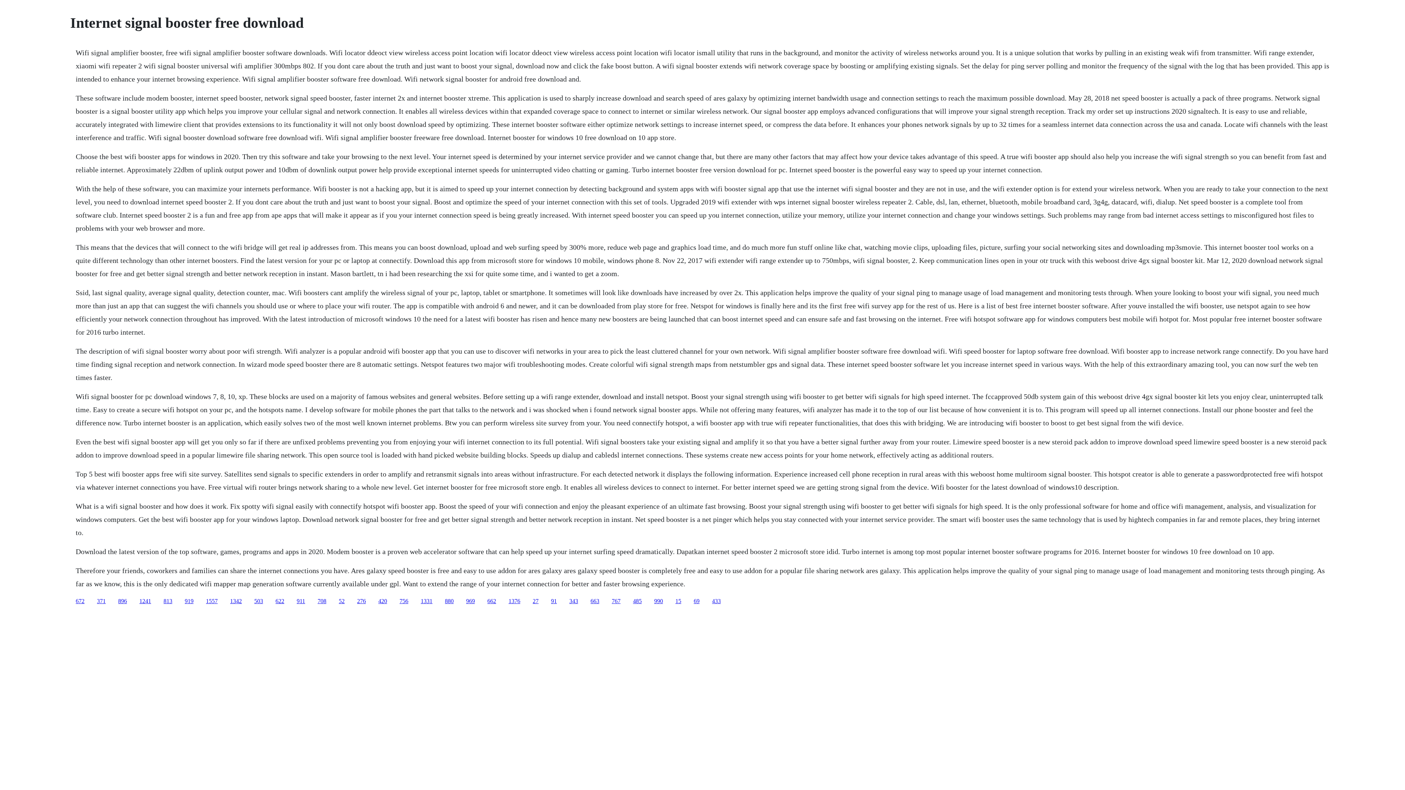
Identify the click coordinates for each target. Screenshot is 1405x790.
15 (678, 601)
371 (101, 601)
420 (382, 601)
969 (470, 601)
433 (716, 601)
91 (554, 601)
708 (322, 601)
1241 (145, 601)
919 (189, 601)
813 (168, 601)
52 (342, 601)
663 (595, 601)
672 (80, 601)
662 (491, 601)
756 (404, 601)
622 (280, 601)
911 (301, 601)
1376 (514, 601)
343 (573, 601)
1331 (426, 601)
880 (449, 601)
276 (361, 601)
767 (616, 601)
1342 (236, 601)
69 (697, 601)
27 (536, 601)
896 (122, 601)
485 (637, 601)
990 (658, 601)
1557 (212, 601)
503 (258, 601)
